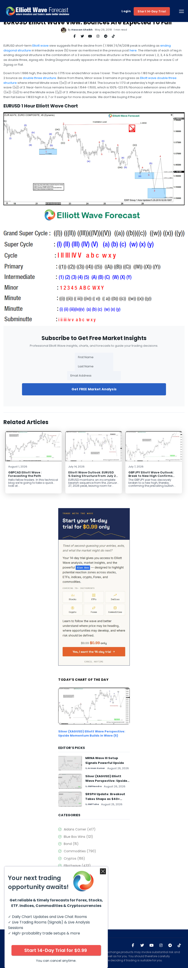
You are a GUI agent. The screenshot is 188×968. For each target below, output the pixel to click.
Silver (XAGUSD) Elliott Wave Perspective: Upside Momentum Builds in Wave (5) (91, 733)
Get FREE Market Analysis (94, 389)
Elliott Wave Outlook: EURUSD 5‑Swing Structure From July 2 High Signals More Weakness (92, 475)
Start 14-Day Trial (152, 11)
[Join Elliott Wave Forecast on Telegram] (170, 945)
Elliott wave (40, 46)
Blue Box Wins (78, 836)
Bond (71, 843)
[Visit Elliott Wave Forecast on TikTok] (179, 945)
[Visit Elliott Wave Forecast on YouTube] (151, 945)
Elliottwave (77, 865)
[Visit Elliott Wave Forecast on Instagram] (161, 945)
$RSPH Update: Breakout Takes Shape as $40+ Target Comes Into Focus (105, 799)
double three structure (39, 78)
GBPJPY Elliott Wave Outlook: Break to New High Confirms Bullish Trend (151, 475)
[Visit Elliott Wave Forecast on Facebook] (133, 945)
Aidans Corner (80, 829)
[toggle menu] (181, 11)
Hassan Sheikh (82, 29)
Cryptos (74, 858)
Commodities (80, 851)
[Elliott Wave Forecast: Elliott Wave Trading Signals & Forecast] (37, 11)
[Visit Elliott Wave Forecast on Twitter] (142, 945)
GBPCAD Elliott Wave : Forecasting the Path (24, 474)
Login (126, 11)
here (133, 50)
